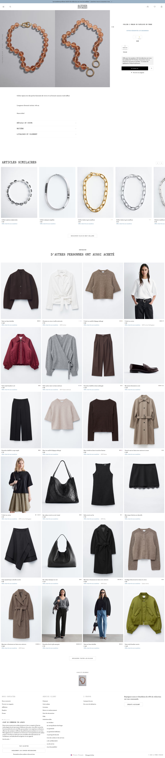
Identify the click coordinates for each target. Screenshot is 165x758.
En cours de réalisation (89, 704)
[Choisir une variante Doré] (139, 37)
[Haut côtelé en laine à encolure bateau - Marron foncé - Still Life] (103, 420)
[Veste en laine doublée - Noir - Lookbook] (103, 614)
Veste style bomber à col (8, 385)
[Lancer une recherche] (10, 6)
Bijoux (2, 45)
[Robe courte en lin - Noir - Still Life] (103, 484)
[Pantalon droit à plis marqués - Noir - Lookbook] (62, 614)
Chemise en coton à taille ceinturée (52, 321)
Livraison (45, 707)
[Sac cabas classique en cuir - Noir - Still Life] (62, 549)
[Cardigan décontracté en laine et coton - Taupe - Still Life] (144, 549)
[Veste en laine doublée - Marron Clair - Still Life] (21, 291)
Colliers (2, 37)
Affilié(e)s (4, 707)
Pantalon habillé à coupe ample (10, 450)
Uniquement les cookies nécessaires (24, 750)
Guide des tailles (47, 719)
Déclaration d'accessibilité (50, 747)
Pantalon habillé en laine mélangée (93, 385)
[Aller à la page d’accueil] (82, 6)
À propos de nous (88, 701)
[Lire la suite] (111, 1)
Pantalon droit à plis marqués (51, 644)
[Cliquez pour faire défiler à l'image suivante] (161, 163)
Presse (4, 713)
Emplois (4, 710)
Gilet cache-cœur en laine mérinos (52, 385)
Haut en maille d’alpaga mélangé (52, 450)
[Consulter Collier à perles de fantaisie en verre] (82, 680)
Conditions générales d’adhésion (51, 731)
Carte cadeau (46, 704)
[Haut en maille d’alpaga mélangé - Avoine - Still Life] (62, 420)
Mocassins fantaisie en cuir (132, 385)
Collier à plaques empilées (47, 220)
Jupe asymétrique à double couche (11, 579)
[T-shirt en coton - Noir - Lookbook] (21, 484)
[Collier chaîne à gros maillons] (95, 192)
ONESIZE (125, 47)
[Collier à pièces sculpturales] (19, 192)
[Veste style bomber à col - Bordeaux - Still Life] (21, 355)
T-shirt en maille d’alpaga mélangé (93, 321)
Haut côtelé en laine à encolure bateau (94, 450)
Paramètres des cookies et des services (24, 754)
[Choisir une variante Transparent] (136, 37)
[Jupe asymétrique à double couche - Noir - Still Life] (21, 549)
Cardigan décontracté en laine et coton (136, 579)
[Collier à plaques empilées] (57, 192)
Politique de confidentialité (50, 740)
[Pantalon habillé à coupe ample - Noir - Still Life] (21, 420)
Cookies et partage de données (51, 734)
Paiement (45, 701)
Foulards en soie (2, 57)
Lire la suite (5, 739)
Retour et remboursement (50, 710)
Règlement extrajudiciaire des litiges (53, 725)
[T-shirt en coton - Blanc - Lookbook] (144, 291)
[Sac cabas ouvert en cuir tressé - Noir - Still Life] (62, 484)
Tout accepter (24, 746)
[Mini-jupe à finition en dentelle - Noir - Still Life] (144, 484)
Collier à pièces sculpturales (9, 220)
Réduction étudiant (48, 722)
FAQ (44, 716)
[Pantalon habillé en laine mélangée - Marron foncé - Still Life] (103, 355)
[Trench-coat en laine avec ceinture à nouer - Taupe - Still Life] (144, 420)
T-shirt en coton (129, 321)
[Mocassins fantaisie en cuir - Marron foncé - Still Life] (144, 355)
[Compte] (147, 6)
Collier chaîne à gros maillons (86, 220)
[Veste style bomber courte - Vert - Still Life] (144, 614)
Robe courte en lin (89, 515)
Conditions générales (48, 728)
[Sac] (161, 6)
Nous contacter (6, 701)
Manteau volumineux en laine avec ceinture (96, 579)
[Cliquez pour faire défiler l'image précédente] (157, 163)
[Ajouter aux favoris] (151, 68)
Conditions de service (48, 744)
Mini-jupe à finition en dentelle (133, 515)
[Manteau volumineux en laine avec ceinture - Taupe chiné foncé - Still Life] (21, 614)
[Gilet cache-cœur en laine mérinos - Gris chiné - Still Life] (62, 355)
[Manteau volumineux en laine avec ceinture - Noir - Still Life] (103, 549)
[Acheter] (3, 6)
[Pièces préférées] (154, 6)
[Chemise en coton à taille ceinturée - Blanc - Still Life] (62, 291)
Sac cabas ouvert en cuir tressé (51, 515)
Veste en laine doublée (8, 321)
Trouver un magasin (7, 704)
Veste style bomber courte (132, 644)
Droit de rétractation (48, 713)
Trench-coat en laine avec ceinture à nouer (137, 450)
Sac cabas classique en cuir (50, 579)
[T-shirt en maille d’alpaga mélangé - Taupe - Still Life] (103, 291)
